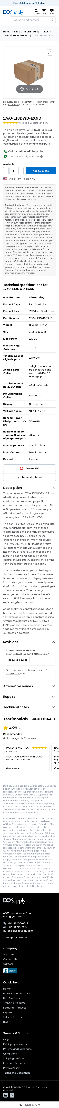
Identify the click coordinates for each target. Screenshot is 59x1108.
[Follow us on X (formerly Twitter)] (12, 1095)
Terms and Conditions (16, 1072)
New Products (11, 998)
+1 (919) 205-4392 (18, 923)
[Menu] (6, 20)
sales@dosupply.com (20, 930)
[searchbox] (33, 20)
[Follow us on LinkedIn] (5, 1095)
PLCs (46, 31)
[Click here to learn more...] (41, 156)
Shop (17, 31)
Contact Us (10, 959)
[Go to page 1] (29, 109)
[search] (52, 20)
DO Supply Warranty (15, 1044)
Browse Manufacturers (17, 993)
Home (6, 31)
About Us (8, 954)
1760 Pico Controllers (16, 35)
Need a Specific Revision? (34, 122)
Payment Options (14, 1063)
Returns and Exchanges (17, 1049)
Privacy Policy (11, 1068)
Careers (8, 964)
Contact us (13, 104)
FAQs (6, 1039)
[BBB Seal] (29, 970)
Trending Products (14, 1003)
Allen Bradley (31, 31)
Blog (6, 1022)
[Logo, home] (14, 12)
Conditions (10, 1053)
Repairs (7, 1012)
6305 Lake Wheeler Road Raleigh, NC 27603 (17, 914)
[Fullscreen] (50, 52)
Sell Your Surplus (12, 1017)
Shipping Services (13, 1058)
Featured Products (14, 1007)
